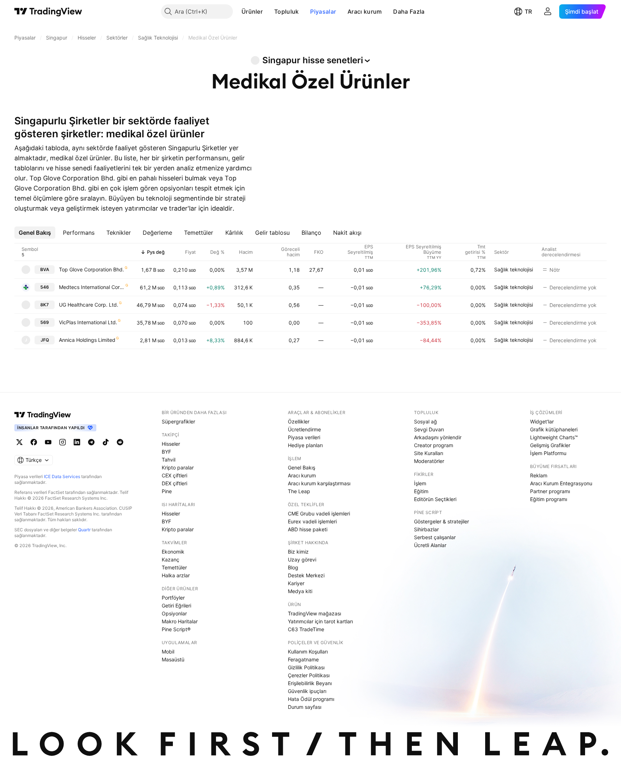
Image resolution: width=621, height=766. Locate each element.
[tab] (34, 232)
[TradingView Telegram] (91, 442)
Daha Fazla (408, 11)
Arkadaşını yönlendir (437, 437)
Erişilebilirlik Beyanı (310, 683)
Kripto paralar (178, 467)
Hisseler (171, 444)
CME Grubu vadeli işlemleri (319, 513)
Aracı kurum (365, 11)
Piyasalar (323, 11)
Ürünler (252, 11)
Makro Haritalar (180, 621)
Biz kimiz (298, 552)
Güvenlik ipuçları (307, 691)
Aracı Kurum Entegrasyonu (561, 483)
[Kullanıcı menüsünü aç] (547, 11)
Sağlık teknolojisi (513, 269)
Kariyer (296, 583)
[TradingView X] (19, 442)
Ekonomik (173, 552)
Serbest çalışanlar (435, 537)
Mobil (168, 651)
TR (528, 11)
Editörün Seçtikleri (435, 499)
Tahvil (168, 460)
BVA (44, 269)
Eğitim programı (548, 499)
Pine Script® (176, 629)
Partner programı (550, 491)
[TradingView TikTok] (106, 442)
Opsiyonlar (174, 613)
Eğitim (421, 491)
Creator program (433, 445)
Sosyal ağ (425, 421)
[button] (268, 11)
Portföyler (173, 598)
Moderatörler (429, 461)
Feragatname (303, 659)
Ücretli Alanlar (430, 545)
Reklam (538, 475)
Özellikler (298, 421)
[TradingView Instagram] (63, 442)
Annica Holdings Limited (87, 340)
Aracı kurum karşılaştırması (319, 483)
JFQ (45, 340)
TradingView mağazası (314, 613)
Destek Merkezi (306, 575)
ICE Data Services (62, 476)
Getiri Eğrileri (176, 605)
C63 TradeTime (306, 629)
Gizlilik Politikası (306, 667)
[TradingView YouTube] (48, 442)
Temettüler (174, 567)
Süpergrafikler (178, 421)
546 (44, 287)
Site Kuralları (428, 453)
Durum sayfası (304, 707)
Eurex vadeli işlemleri (312, 521)
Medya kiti (300, 591)
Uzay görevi (302, 559)
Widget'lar (542, 421)
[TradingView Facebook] (34, 442)
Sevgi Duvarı (429, 429)
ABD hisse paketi (307, 529)
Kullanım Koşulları (308, 651)
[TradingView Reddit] (120, 442)
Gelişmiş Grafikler (550, 445)
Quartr (84, 529)
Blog (293, 567)
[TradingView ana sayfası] (48, 11)
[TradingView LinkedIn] (77, 442)
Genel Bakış (301, 467)
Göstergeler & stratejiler (441, 521)
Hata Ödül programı (311, 699)
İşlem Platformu (548, 453)
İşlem (420, 483)
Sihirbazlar (426, 529)
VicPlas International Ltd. (88, 322)
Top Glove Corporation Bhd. (91, 269)
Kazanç (170, 559)
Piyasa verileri (304, 437)
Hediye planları (305, 445)
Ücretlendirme (304, 429)
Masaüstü (173, 659)
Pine (167, 491)
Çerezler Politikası (309, 675)
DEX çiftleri (174, 483)
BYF (166, 452)
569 (44, 322)
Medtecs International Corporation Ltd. (92, 287)
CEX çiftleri (174, 475)
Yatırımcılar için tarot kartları (320, 621)
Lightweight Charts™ (554, 437)
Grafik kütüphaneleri (554, 429)
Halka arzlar (176, 575)
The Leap (299, 491)
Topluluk (286, 11)
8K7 (44, 304)
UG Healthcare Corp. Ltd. (88, 305)
